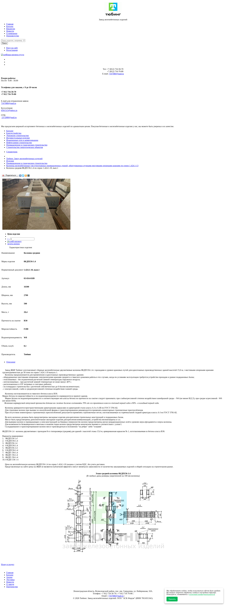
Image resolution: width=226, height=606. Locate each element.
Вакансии (10, 29)
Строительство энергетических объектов (24, 147)
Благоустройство (13, 133)
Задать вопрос (13, 244)
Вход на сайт (12, 48)
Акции (9, 577)
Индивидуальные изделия (18, 138)
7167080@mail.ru (116, 74)
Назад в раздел (7, 564)
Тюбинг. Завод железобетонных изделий (24, 158)
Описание (10, 362)
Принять (172, 599)
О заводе (10, 584)
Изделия (10, 161)
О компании (11, 33)
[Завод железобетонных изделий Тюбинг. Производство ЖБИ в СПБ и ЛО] (113, 15)
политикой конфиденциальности (202, 594)
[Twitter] (23, 175)
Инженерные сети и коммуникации (22, 140)
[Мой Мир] (28, 175)
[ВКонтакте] (20, 175)
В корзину (17, 241)
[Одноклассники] (25, 175)
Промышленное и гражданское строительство (26, 145)
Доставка (10, 580)
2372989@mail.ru (9, 117)
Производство (12, 36)
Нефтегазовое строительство (19, 142)
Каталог (9, 26)
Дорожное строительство (17, 135)
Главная (9, 24)
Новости (10, 31)
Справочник (11, 152)
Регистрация (12, 50)
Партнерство (12, 587)
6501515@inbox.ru (9, 110)
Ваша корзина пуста (15, 55)
